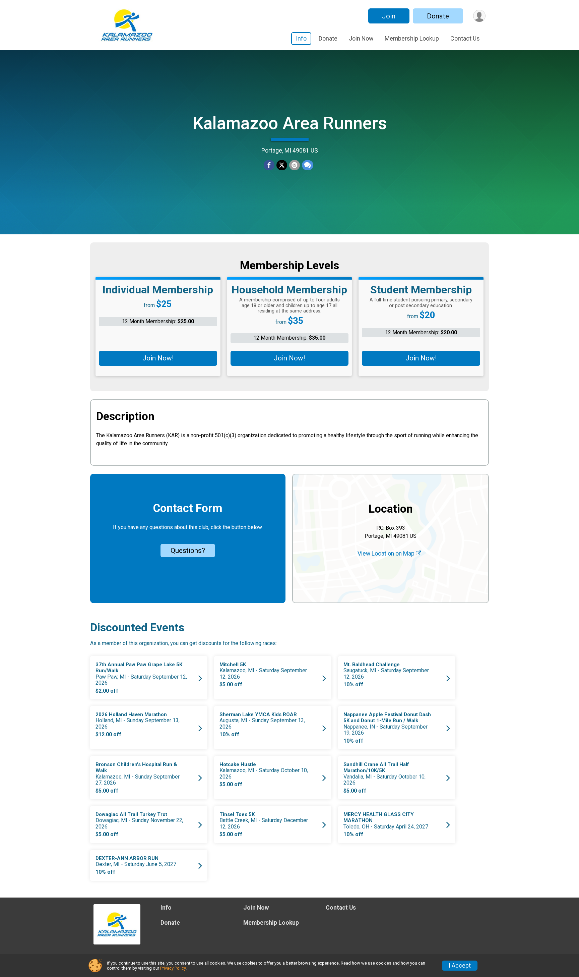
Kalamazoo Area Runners (290, 123)
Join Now (361, 38)
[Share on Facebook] (269, 165)
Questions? (188, 551)
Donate (438, 16)
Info (301, 38)
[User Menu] (479, 16)
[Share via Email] (294, 165)
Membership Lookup (412, 38)
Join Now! (158, 358)
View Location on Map (387, 553)
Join (388, 16)
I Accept (460, 965)
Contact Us (465, 38)
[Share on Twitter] (281, 165)
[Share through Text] (307, 165)
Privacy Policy (173, 968)
